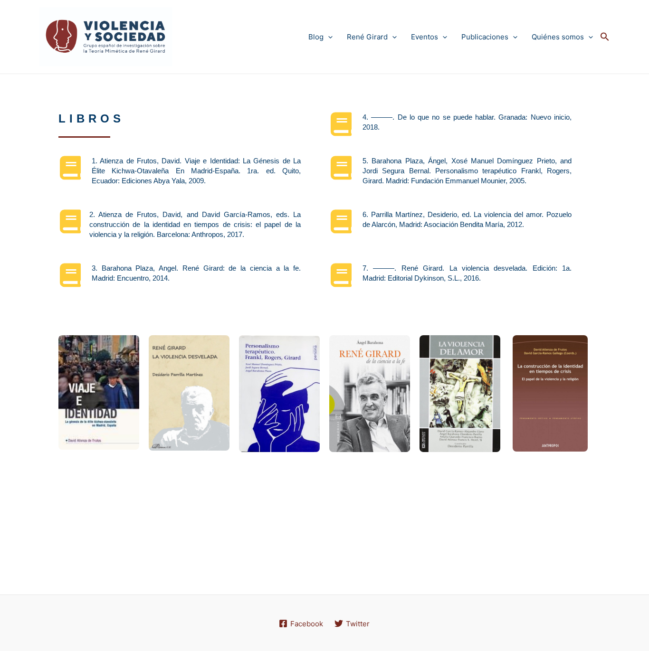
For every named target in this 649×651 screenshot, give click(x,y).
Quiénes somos (558, 36)
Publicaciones (484, 36)
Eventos (424, 36)
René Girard (367, 36)
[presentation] (328, 36)
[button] (605, 37)
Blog (316, 36)
